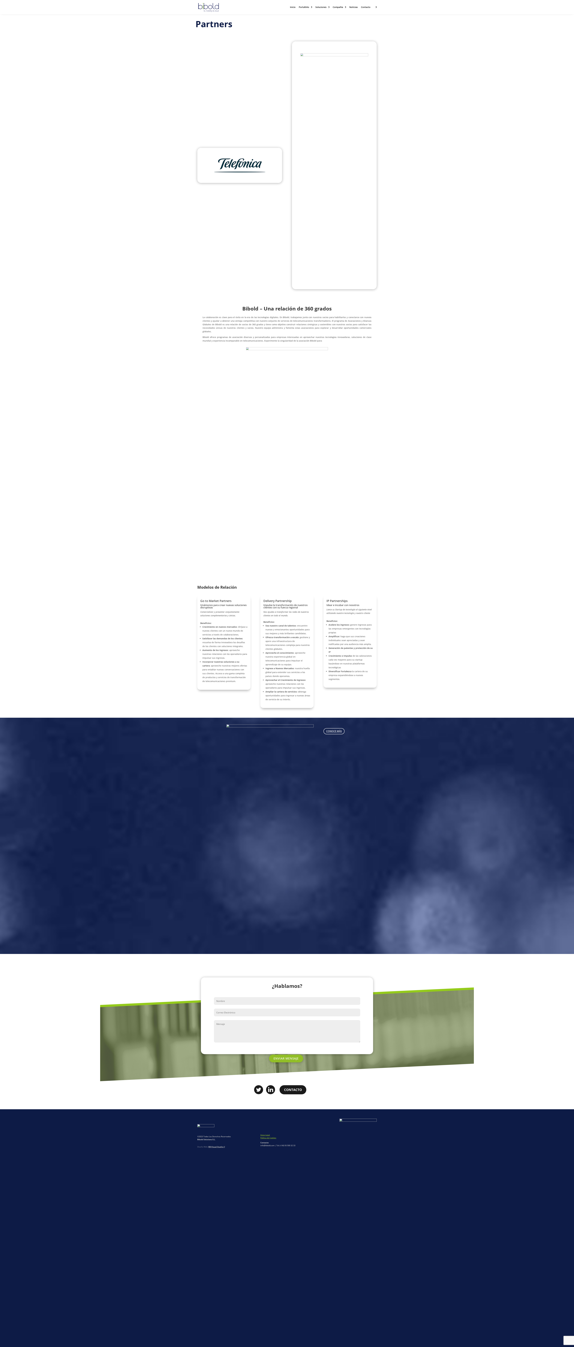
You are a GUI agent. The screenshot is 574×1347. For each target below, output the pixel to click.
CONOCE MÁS (334, 731)
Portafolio (304, 7)
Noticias (353, 7)
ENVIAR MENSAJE (286, 1058)
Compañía (338, 7)
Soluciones (320, 7)
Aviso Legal (265, 1135)
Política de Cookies (268, 1138)
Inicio (293, 7)
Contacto (365, 7)
